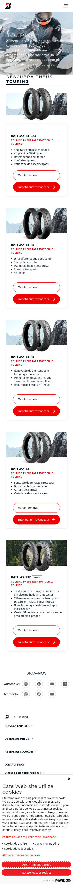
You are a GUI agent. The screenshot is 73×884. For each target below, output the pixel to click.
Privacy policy (59, 855)
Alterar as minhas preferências (21, 855)
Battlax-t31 (21, 469)
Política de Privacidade (42, 836)
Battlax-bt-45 (22, 245)
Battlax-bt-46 (22, 357)
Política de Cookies (13, 836)
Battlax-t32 (21, 577)
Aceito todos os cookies (36, 864)
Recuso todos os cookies (36, 872)
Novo (37, 577)
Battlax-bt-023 (23, 136)
